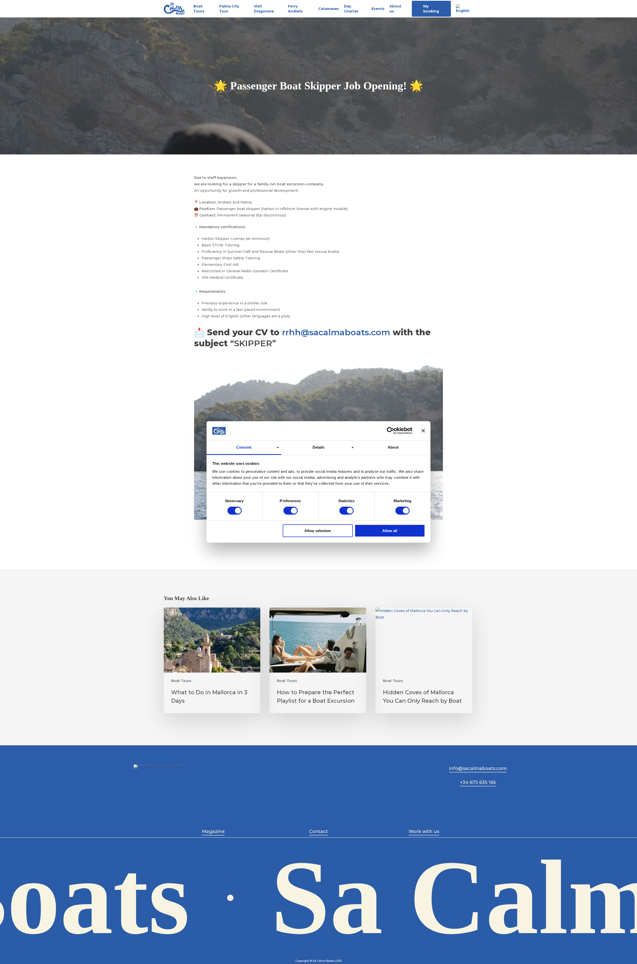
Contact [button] (318, 831)
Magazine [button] (213, 831)
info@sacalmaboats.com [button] (478, 768)
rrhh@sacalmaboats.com (336, 332)
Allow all (389, 531)
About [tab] (393, 447)
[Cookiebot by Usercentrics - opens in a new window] (390, 430)
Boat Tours (181, 681)
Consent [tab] (243, 447)
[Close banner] (423, 430)
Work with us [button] (424, 831)
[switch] (290, 511)
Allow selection (317, 531)
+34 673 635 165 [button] (478, 782)
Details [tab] (319, 447)
